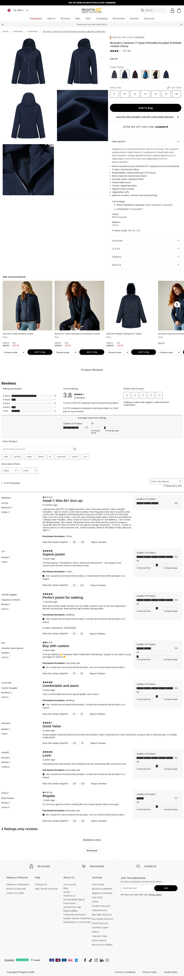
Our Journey (69, 884)
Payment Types (100, 927)
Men (77, 18)
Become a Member (102, 888)
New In (51, 18)
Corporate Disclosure (74, 914)
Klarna (95, 931)
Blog (65, 888)
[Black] (155, 74)
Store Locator (97, 866)
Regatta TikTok (90, 960)
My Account (43, 866)
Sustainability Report (74, 899)
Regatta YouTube (107, 960)
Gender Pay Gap (72, 907)
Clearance (35, 18)
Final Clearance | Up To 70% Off (92, 24)
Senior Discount (100, 923)
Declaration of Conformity (77, 922)
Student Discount (101, 906)
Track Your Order (15, 893)
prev (2, 24)
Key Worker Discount (102, 918)
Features (117, 240)
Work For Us (69, 895)
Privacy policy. (155, 894)
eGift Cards (98, 884)
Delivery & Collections (17, 884)
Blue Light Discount (102, 914)
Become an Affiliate (102, 944)
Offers (95, 901)
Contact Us (150, 866)
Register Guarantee (102, 893)
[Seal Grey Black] (114, 74)
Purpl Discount (99, 910)
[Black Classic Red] (135, 74)
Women (65, 18)
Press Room (69, 903)
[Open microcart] (179, 10)
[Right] (177, 304)
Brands (134, 18)
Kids (88, 18)
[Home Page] (92, 10)
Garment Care (99, 936)
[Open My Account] (172, 10)
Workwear (119, 18)
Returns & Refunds (16, 888)
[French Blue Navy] (145, 74)
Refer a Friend (99, 940)
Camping (101, 18)
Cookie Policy (171, 972)
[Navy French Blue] (166, 74)
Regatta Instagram (96, 960)
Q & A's (116, 248)
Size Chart (97, 897)
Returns (116, 264)
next (181, 24)
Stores (66, 892)
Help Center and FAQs (46, 888)
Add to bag (145, 108)
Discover (149, 18)
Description (119, 141)
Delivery (116, 256)
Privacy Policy (149, 972)
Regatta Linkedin (101, 960)
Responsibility (70, 910)
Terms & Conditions (125, 972)
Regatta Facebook (85, 960)
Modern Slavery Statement (77, 918)
